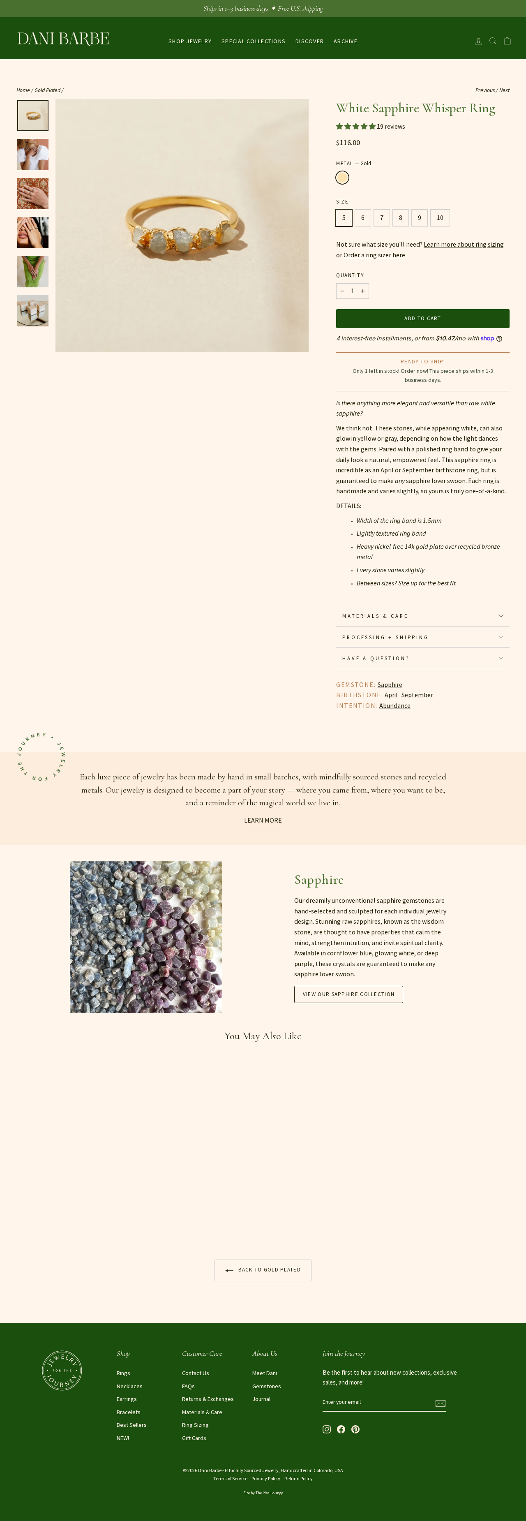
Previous (485, 90)
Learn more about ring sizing (464, 244)
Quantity (350, 275)
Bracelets (129, 1412)
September (417, 695)
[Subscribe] (440, 1402)
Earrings (127, 1399)
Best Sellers (132, 1425)
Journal (261, 1399)
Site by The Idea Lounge (263, 1493)
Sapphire (390, 684)
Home (23, 90)
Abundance (395, 705)
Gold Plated (47, 90)
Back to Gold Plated (269, 1269)
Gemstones (266, 1386)
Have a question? (376, 658)
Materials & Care (375, 616)
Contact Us (195, 1373)
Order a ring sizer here (374, 255)
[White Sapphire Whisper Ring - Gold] (22, 1221)
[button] (356, 126)
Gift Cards (194, 1438)
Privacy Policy (265, 1478)
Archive (346, 41)
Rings (123, 1373)
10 (440, 217)
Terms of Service (230, 1478)
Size (342, 201)
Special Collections (253, 41)
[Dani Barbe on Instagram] (327, 1428)
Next (504, 90)
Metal (353, 163)
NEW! (123, 1438)
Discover (309, 41)
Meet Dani (264, 1373)
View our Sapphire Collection (348, 994)
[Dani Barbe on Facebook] (341, 1428)
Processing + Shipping (385, 637)
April (391, 695)
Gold (342, 177)
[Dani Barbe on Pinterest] (355, 1428)
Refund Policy (298, 1478)
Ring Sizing (195, 1425)
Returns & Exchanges (208, 1399)
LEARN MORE (263, 820)
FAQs (188, 1386)
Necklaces (130, 1386)
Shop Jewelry (190, 41)
